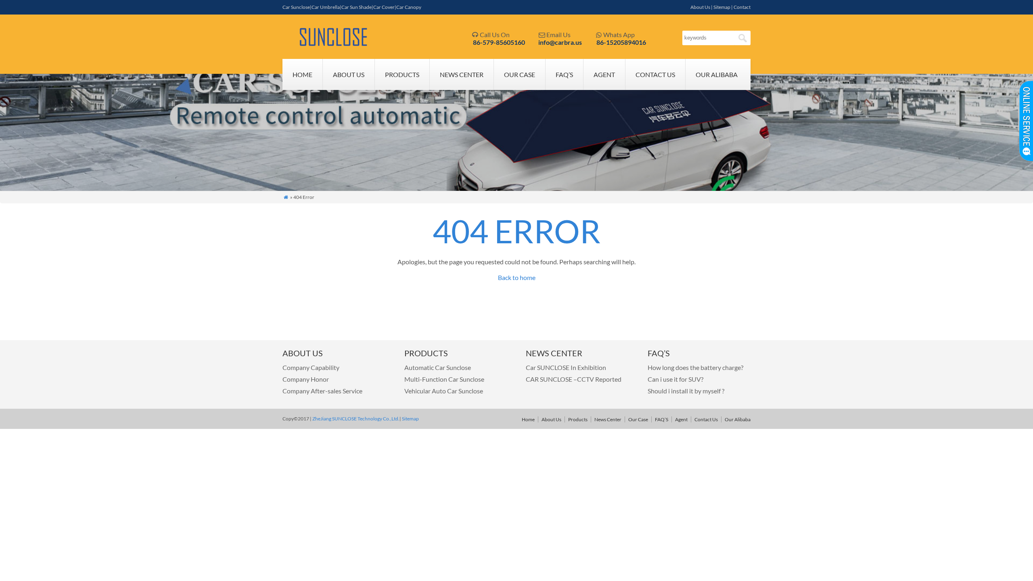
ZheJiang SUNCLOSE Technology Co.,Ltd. (355, 419)
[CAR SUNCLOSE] (333, 44)
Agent (604, 74)
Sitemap (721, 7)
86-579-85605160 (499, 42)
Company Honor (305, 379)
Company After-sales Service (322, 391)
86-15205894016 (621, 42)
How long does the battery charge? (695, 367)
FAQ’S (564, 74)
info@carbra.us (560, 42)
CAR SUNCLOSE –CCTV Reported (573, 379)
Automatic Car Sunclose (437, 367)
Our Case (519, 74)
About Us (700, 7)
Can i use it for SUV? (675, 379)
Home (302, 74)
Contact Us (655, 74)
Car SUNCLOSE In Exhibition (566, 367)
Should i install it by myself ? (686, 391)
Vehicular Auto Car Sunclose (443, 391)
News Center (461, 74)
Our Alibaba (717, 74)
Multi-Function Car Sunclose (444, 379)
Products (402, 74)
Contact (742, 7)
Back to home (516, 277)
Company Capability (310, 367)
